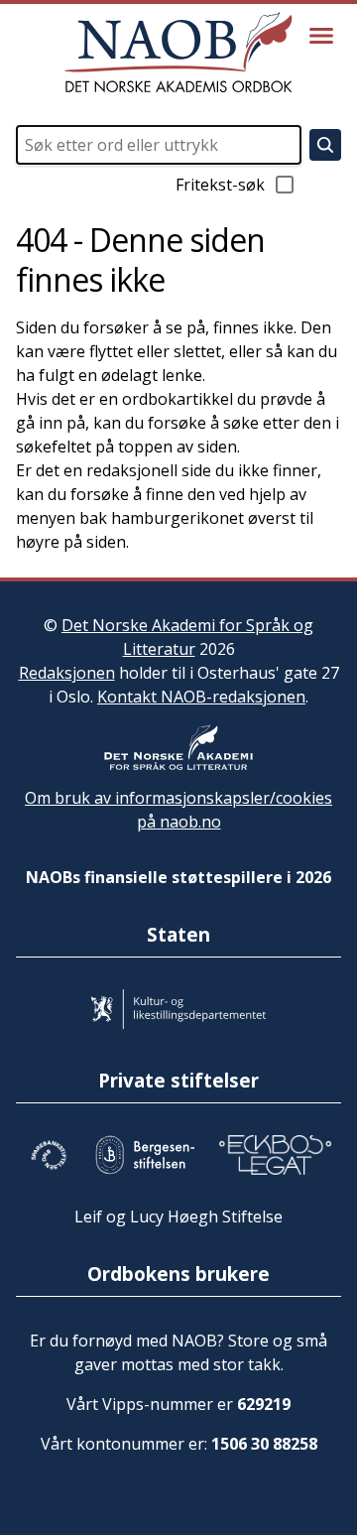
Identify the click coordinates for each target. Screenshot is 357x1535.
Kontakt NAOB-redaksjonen (201, 696)
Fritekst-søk (220, 184)
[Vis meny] (321, 36)
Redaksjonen (67, 673)
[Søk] (325, 145)
